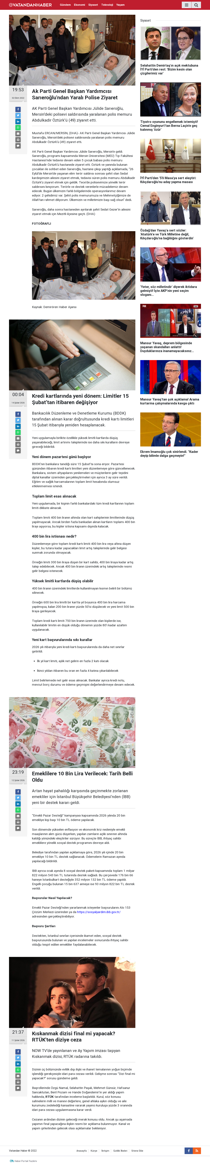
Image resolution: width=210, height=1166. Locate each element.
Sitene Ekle (137, 1150)
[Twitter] (18, 115)
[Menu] (186, 5)
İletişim (105, 1150)
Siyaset (93, 4)
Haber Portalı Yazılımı (26, 1161)
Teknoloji (107, 4)
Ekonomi (79, 4)
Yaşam (120, 4)
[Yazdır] (18, 139)
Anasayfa (81, 1150)
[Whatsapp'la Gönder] (18, 127)
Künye (94, 1150)
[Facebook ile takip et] (189, 1151)
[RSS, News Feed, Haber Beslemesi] (197, 1151)
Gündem (65, 4)
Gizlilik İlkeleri (120, 1150)
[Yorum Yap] (18, 145)
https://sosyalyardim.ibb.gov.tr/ (99, 912)
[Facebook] (18, 109)
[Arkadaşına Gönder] (18, 133)
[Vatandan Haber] (30, 4)
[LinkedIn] (18, 121)
